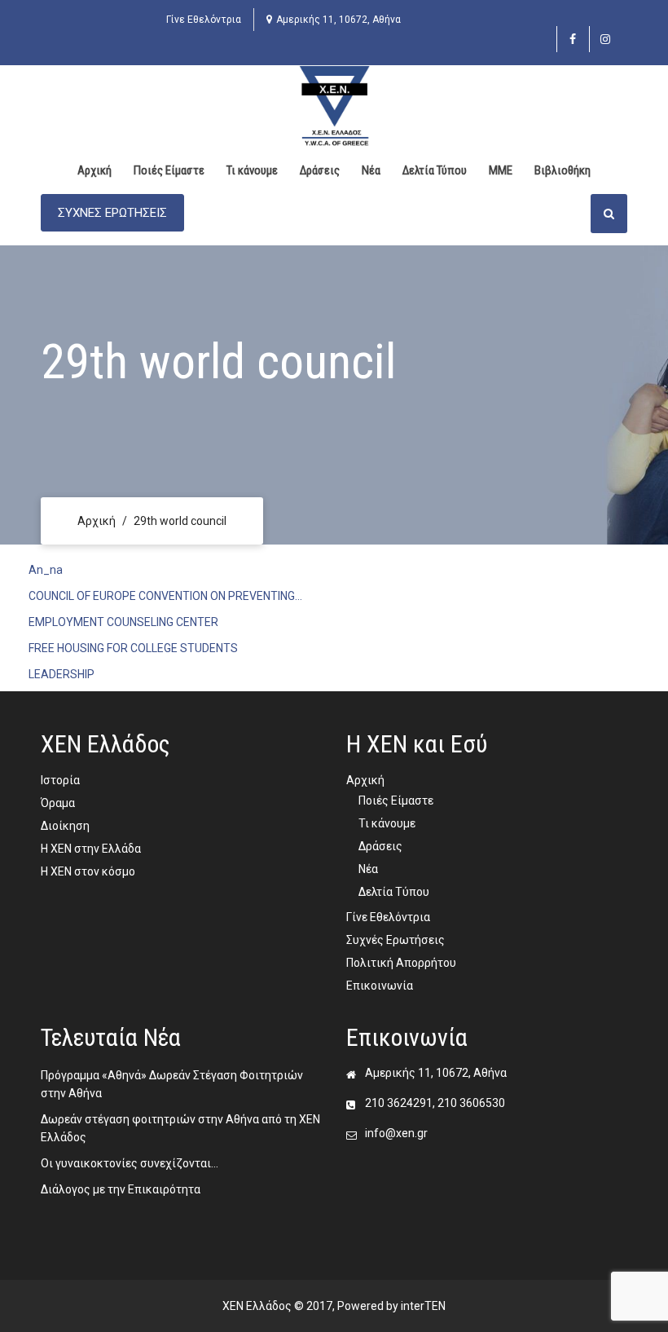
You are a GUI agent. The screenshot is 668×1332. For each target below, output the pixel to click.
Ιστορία (60, 780)
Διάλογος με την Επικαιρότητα (120, 1189)
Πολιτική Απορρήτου (401, 962)
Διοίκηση (65, 825)
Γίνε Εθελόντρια (203, 19)
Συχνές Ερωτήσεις (395, 939)
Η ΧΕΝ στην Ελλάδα (91, 848)
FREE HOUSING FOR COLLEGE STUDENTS (136, 648)
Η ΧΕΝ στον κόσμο (88, 871)
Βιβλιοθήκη (562, 170)
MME (500, 170)
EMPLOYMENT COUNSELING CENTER (123, 622)
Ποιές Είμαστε (169, 170)
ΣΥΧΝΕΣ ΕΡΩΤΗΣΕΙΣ (112, 212)
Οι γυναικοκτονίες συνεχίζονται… (129, 1163)
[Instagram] (606, 39)
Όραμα (58, 802)
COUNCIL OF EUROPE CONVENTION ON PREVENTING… (165, 595)
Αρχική (94, 170)
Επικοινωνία (379, 985)
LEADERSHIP (61, 674)
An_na (46, 569)
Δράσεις (320, 170)
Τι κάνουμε (252, 170)
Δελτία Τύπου (434, 170)
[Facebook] (573, 39)
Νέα (371, 170)
